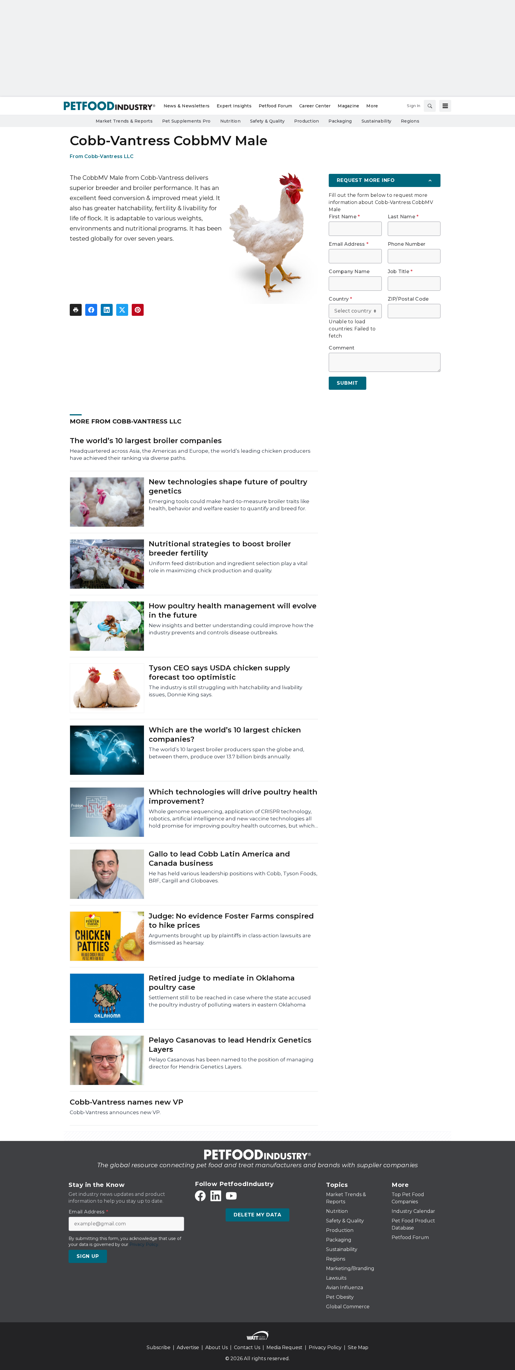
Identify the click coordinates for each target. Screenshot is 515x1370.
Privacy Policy (325, 1347)
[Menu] (445, 106)
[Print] (76, 310)
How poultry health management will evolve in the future (233, 610)
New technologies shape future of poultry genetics (228, 486)
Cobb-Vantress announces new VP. (115, 1112)
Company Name (349, 271)
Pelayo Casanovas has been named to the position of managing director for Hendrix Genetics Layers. (231, 1063)
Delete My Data (257, 1215)
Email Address (348, 244)
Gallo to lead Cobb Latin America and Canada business (219, 859)
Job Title (400, 271)
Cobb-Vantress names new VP (126, 1102)
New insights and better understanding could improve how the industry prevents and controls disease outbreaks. (231, 628)
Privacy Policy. (144, 1244)
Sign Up (88, 1256)
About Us (216, 1347)
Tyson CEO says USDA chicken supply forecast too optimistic (219, 672)
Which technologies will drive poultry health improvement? (233, 796)
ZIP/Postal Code (408, 299)
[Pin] (138, 310)
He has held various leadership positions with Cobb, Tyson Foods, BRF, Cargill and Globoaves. (233, 877)
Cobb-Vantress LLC (109, 156)
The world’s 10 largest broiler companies (146, 440)
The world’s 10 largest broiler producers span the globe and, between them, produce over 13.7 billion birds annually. (226, 753)
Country (340, 299)
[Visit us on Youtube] (231, 1195)
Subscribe (158, 1347)
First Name (344, 216)
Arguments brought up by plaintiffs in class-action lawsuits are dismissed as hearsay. (230, 939)
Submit (347, 383)
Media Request (284, 1347)
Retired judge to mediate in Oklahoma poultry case (222, 983)
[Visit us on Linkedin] (215, 1195)
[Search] (430, 106)
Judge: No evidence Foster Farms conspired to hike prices (231, 921)
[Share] (91, 310)
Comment (341, 348)
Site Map (358, 1347)
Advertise (188, 1347)
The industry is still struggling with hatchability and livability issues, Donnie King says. (225, 691)
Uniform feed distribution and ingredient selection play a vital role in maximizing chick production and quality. (228, 566)
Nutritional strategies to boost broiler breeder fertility (220, 548)
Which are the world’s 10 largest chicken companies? (225, 734)
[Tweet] (122, 310)
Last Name (403, 216)
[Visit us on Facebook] (200, 1195)
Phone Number (407, 244)
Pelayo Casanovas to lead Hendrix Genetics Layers (230, 1045)
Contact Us (247, 1347)
